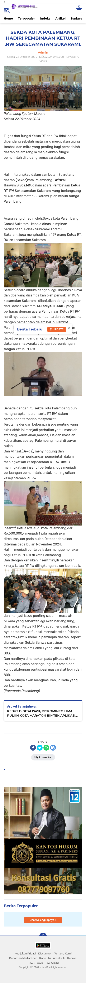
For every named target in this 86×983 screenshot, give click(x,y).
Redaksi (72, 958)
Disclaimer (45, 953)
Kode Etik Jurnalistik (52, 958)
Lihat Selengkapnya (42, 919)
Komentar (45, 757)
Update (57, 329)
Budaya (76, 18)
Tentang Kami (63, 953)
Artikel (60, 18)
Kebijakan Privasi (25, 953)
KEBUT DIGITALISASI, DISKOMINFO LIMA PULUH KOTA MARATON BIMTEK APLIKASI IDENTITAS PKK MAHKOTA (41, 713)
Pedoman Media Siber (23, 958)
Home (8, 18)
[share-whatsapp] (46, 748)
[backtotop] (43, 936)
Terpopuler (26, 18)
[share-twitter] (40, 748)
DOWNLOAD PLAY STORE (43, 963)
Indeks (45, 18)
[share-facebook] (33, 748)
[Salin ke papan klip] (53, 748)
